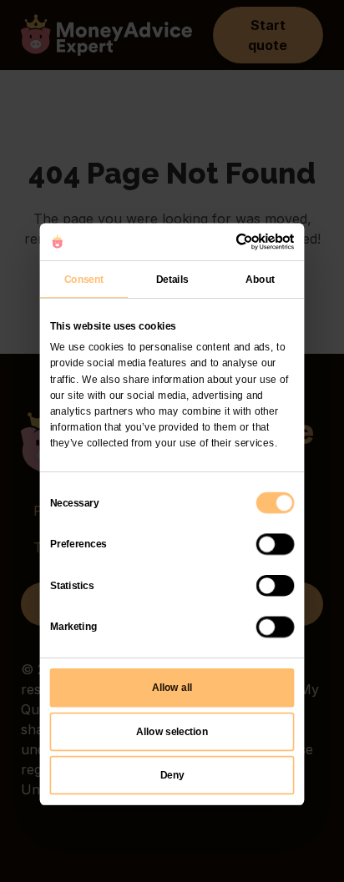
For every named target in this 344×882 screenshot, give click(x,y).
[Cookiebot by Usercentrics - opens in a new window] (235, 241)
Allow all (172, 687)
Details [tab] (172, 278)
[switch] (275, 544)
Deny (172, 774)
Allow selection (172, 731)
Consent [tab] (84, 278)
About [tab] (260, 278)
